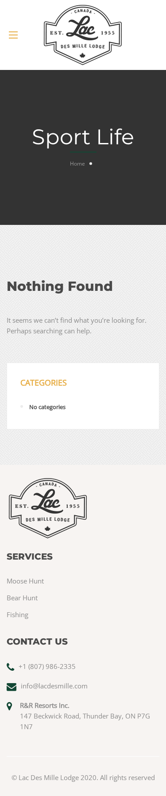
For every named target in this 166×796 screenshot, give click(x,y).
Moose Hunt (25, 580)
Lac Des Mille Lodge (49, 777)
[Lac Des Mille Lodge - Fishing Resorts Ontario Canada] (83, 35)
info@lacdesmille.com (54, 685)
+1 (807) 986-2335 (47, 666)
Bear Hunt (22, 597)
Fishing (17, 614)
